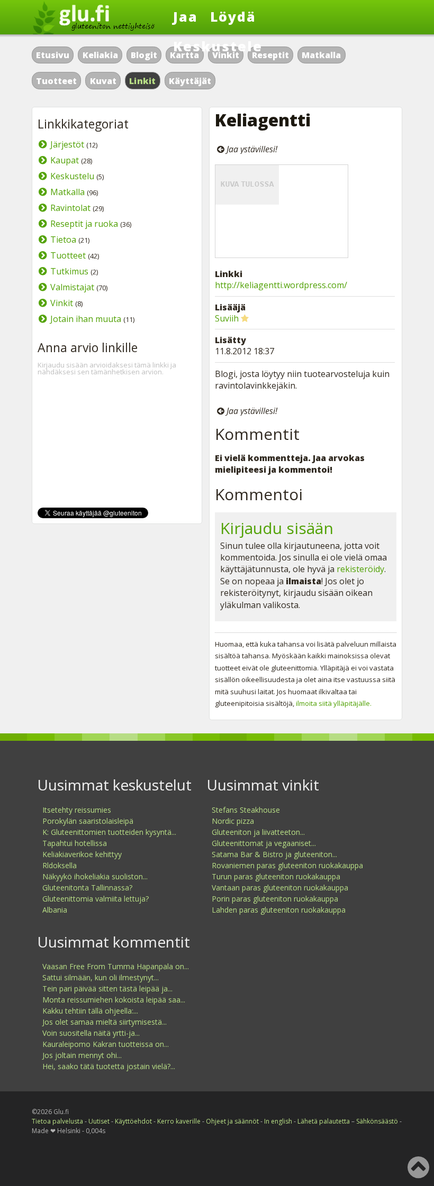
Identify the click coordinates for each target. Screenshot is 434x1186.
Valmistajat (72, 287)
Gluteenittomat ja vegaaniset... (264, 843)
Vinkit (61, 303)
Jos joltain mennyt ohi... (82, 1055)
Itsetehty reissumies (76, 810)
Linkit (142, 81)
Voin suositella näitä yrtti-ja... (91, 1033)
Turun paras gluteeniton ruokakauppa (276, 876)
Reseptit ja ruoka (84, 223)
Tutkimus (69, 271)
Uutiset (99, 1121)
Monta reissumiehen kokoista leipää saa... (113, 1000)
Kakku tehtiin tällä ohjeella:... (90, 1011)
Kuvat (103, 81)
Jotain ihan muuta (85, 319)
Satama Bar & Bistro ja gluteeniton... (274, 854)
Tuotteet (56, 81)
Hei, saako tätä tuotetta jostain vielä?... (108, 1066)
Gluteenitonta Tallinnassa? (87, 887)
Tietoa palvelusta (57, 1121)
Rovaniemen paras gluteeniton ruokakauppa (287, 865)
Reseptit (270, 55)
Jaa (185, 16)
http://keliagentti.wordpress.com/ (281, 285)
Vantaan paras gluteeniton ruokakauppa (280, 887)
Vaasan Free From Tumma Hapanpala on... (115, 966)
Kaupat (64, 160)
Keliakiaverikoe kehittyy (82, 854)
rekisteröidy (360, 569)
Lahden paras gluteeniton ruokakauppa (279, 910)
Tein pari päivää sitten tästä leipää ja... (107, 988)
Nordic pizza (233, 821)
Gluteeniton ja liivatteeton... (258, 832)
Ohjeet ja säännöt (232, 1121)
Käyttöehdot (133, 1121)
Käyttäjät (190, 81)
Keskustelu (72, 176)
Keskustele (218, 46)
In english (278, 1121)
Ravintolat (70, 208)
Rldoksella (59, 865)
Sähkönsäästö (377, 1121)
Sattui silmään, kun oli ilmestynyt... (100, 977)
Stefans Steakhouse (246, 810)
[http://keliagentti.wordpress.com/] (286, 211)
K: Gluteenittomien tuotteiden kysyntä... (109, 832)
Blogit (144, 55)
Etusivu (52, 55)
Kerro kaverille (179, 1121)
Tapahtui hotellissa (74, 843)
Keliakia (100, 55)
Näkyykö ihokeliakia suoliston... (95, 876)
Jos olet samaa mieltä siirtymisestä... (104, 1022)
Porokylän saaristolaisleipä (87, 821)
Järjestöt (67, 144)
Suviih (227, 318)
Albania (54, 910)
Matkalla (321, 55)
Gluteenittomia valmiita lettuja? (95, 899)
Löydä (233, 16)
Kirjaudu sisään (276, 528)
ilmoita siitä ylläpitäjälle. (334, 703)
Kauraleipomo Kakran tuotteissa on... (105, 1044)
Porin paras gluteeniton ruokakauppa (275, 899)
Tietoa (63, 239)
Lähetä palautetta (323, 1121)
